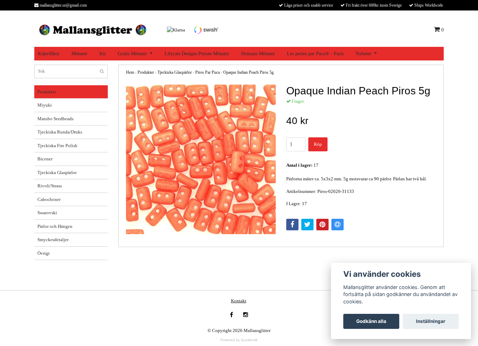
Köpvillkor (48, 53)
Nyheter (363, 53)
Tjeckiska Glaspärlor (57, 172)
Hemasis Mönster (258, 53)
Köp (318, 144)
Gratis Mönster (132, 53)
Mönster (79, 53)
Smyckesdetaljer (53, 239)
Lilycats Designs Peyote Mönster (196, 53)
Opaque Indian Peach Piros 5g (248, 72)
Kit (102, 53)
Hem (130, 72)
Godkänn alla (371, 321)
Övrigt (43, 253)
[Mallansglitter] (92, 29)
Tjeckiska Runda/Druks (59, 132)
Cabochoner (49, 199)
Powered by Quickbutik (239, 340)
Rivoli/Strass (49, 185)
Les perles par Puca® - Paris (315, 53)
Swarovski (47, 212)
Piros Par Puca (207, 72)
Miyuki (44, 105)
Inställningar (430, 321)
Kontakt (238, 300)
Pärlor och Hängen (54, 226)
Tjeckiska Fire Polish (57, 145)
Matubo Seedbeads (55, 118)
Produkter (46, 91)
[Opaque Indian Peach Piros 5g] (201, 159)
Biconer (44, 158)
